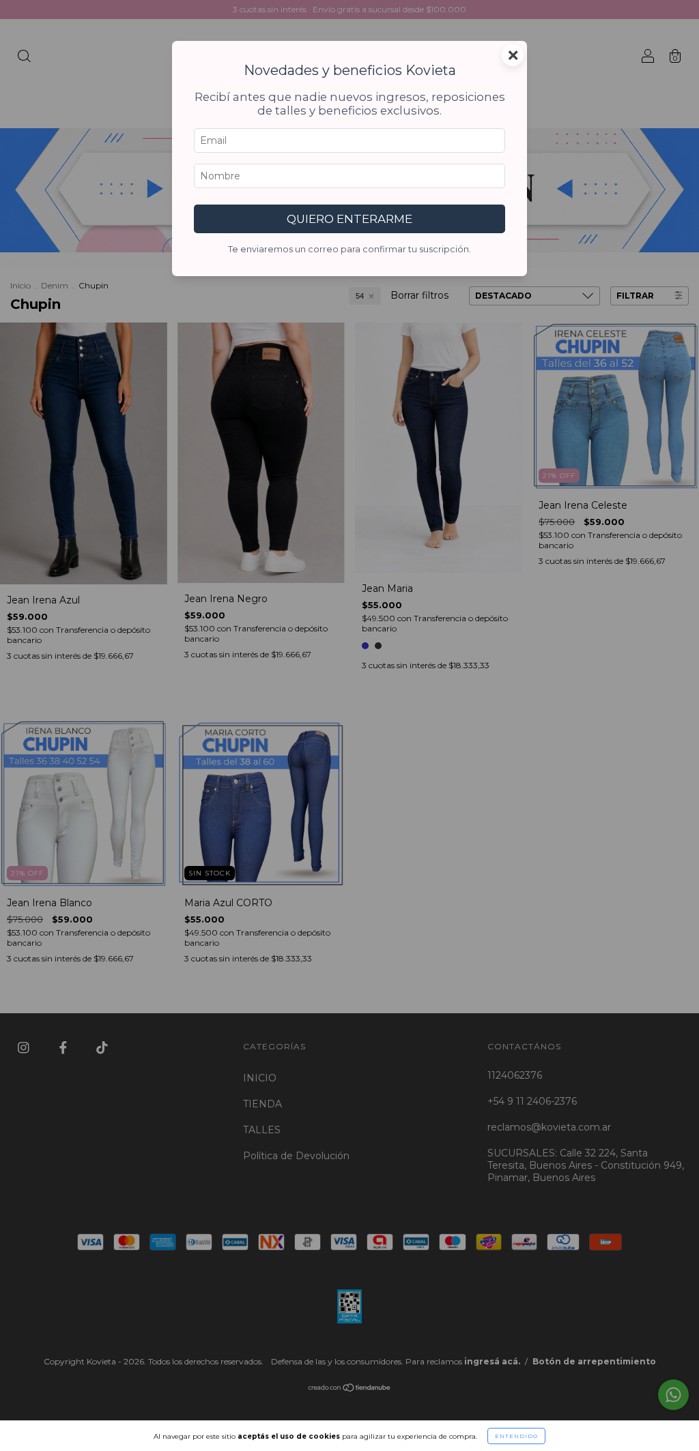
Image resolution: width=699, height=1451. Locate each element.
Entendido (516, 1436)
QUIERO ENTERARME (349, 219)
